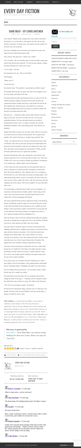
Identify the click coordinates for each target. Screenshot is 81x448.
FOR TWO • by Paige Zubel (17, 379)
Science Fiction (56, 117)
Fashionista (64, 445)
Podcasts (54, 111)
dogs (33, 355)
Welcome (8, 2)
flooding (37, 355)
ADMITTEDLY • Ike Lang (59, 71)
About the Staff (18, 2)
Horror (9, 355)
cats (21, 355)
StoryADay (10, 332)
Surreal (53, 127)
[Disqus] (26, 411)
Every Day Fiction (21, 11)
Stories (14, 355)
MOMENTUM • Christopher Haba (61, 61)
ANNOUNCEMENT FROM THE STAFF (64, 58)
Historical (54, 86)
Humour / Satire (56, 92)
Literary (53, 101)
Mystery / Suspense (57, 108)
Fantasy (53, 82)
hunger (43, 355)
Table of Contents (56, 130)
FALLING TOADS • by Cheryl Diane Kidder (35, 380)
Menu (6, 22)
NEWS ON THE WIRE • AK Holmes (62, 65)
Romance (54, 114)
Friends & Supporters (42, 2)
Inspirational (55, 95)
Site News (54, 120)
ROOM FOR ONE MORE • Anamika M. (63, 68)
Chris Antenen (27, 355)
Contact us (55, 2)
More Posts (19, 366)
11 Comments (36, 34)
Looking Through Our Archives (61, 105)
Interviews (54, 98)
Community (29, 2)
